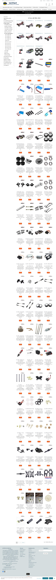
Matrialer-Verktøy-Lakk (7, 63)
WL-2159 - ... (20, 384)
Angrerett (30, 554)
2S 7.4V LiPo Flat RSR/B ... (20, 119)
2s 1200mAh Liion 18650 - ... (48, 71)
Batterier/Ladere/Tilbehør (8, 22)
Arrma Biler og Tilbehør (8, 24)
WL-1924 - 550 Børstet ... (48, 335)
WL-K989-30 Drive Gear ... (30, 432)
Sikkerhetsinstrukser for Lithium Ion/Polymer (32, 552)
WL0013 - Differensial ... (29, 504)
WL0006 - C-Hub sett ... (48, 480)
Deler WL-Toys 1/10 (8, 41)
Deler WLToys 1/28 (8, 47)
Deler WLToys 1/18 (8, 46)
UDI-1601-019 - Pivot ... (39, 191)
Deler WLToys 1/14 (8, 44)
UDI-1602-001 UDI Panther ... (39, 239)
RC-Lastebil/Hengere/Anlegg (8, 20)
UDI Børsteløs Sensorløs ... (48, 119)
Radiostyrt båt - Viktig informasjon (32, 556)
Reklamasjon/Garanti (32, 565)
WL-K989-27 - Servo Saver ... (20, 433)
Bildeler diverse (6, 53)
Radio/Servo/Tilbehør (7, 59)
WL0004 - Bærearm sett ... (30, 480)
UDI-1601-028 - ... (20, 238)
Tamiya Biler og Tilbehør (8, 27)
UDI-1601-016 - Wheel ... (39, 167)
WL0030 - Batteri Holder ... (48, 527)
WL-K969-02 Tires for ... (39, 408)
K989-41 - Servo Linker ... (39, 119)
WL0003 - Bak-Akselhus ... (20, 480)
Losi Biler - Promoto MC (8, 30)
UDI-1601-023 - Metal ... (29, 214)
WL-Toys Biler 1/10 (8, 34)
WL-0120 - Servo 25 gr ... (20, 263)
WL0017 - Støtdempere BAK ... (20, 528)
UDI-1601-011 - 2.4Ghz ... (29, 167)
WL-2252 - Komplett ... (29, 384)
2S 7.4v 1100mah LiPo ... (29, 95)
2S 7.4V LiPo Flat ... (48, 95)
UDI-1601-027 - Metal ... (48, 214)
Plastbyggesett (6, 65)
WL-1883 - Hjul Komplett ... (48, 311)
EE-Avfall (52, 0)
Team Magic (6, 50)
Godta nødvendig (45, 578)
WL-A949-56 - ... (48, 384)
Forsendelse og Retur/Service (31, 567)
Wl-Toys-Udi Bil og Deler (8, 33)
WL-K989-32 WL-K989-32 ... (48, 433)
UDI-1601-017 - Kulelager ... (48, 167)
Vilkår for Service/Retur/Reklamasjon (33, 562)
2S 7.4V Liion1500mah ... (39, 95)
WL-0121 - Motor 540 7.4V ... (30, 264)
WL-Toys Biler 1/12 (8, 36)
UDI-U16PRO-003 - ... (48, 238)
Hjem (17, 15)
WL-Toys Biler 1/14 (8, 37)
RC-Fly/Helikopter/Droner (8, 62)
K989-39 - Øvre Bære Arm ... (30, 120)
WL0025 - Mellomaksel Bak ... (39, 528)
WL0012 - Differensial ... (20, 504)
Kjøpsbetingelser (31, 557)
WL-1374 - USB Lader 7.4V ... (48, 264)
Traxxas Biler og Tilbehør (8, 29)
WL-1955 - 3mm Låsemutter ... (29, 360)
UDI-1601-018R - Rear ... (29, 191)
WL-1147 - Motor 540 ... (39, 263)
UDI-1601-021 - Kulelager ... (48, 191)
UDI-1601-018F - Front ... (20, 191)
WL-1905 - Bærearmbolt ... (39, 335)
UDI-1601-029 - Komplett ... (30, 238)
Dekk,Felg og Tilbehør (7, 60)
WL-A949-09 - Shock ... (39, 384)
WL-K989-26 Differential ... (48, 409)
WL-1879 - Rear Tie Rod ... (30, 311)
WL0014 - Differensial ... (39, 504)
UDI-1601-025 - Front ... (39, 214)
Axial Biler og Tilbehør (7, 26)
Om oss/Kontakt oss (32, 559)
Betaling (30, 560)
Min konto (44, 0)
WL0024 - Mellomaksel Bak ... (30, 528)
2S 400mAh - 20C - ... (20, 95)
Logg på (41, 0)
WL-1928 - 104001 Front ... (20, 359)
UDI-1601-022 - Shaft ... (20, 214)
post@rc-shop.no (22, 556)
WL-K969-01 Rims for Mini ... (30, 409)
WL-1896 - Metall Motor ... (30, 335)
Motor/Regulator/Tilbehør (8, 56)
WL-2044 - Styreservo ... (39, 359)
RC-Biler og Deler (6, 23)
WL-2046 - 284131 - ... (48, 359)
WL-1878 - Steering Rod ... (20, 311)
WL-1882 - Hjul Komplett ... (39, 311)
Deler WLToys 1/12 (8, 43)
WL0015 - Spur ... (48, 504)
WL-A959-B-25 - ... (20, 408)
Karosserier (6, 52)
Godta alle (51, 578)
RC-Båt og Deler (6, 58)
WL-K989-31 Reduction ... (39, 432)
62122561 (21, 555)
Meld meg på (45, 553)
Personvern (30, 550)
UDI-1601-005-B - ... (20, 167)
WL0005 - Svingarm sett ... (39, 480)
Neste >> (23, 542)
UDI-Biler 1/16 (7, 40)
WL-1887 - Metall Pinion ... (20, 335)
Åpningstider (48, 0)
